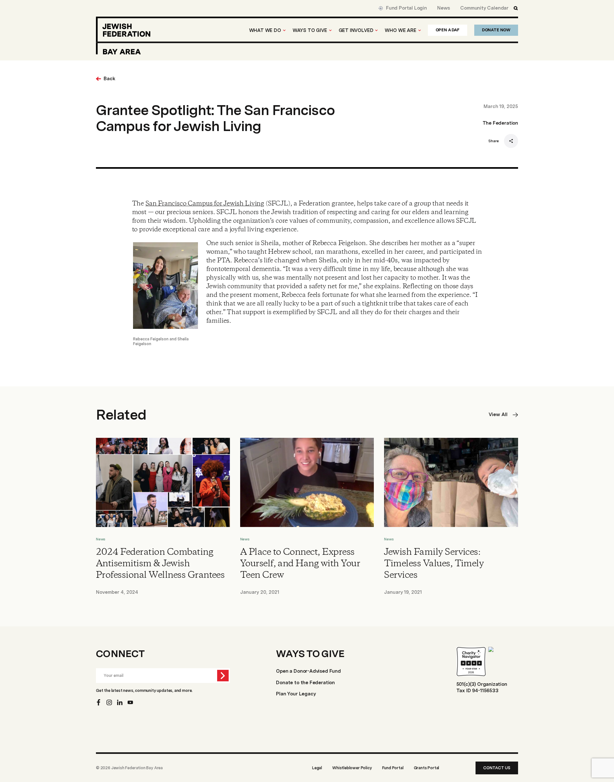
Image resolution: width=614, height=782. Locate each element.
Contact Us (496, 767)
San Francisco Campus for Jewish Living (205, 203)
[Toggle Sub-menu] (284, 30)
